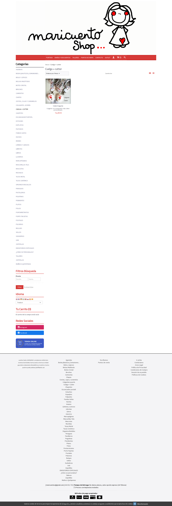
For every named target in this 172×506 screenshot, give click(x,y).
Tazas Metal (20, 177)
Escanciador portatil (24, 117)
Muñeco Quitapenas (23, 264)
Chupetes (19, 113)
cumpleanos (37, 360)
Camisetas (20, 93)
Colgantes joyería (23, 105)
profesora (39, 367)
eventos (20, 362)
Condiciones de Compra (139, 370)
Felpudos (19, 129)
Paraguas (19, 189)
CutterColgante (58, 106)
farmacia (42, 362)
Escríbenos (104, 360)
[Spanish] (30, 299)
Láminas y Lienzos (22, 145)
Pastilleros (20, 192)
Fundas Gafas (21, 133)
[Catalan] (32, 299)
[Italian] (23, 299)
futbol (46, 362)
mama (47, 365)
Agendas (19, 69)
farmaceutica (34, 362)
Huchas (19, 137)
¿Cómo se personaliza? (25, 252)
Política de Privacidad (139, 367)
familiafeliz (26, 362)
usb (43, 367)
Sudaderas (20, 236)
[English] (17, 299)
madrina (42, 365)
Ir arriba (139, 360)
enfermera (45, 360)
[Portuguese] (26, 299)
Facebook (23, 333)
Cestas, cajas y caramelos (26, 101)
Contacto (99, 58)
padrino (24, 367)
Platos (18, 204)
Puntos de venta (87, 58)
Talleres (75, 58)
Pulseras (19, 224)
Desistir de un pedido (139, 372)
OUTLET (107, 58)
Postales (19, 220)
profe (28, 367)
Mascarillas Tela (22, 165)
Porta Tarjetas (22, 216)
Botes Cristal (21, 85)
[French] (19, 299)
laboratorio (27, 365)
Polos (18, 208)
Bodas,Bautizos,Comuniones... (27, 73)
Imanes (18, 141)
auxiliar (21, 360)
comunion (30, 360)
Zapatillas (20, 244)
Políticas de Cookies (139, 375)
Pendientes (20, 200)
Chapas (18, 97)
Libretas (19, 149)
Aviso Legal (139, 365)
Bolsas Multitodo (23, 81)
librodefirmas (35, 365)
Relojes (19, 228)
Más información (142, 504)
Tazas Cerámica (22, 181)
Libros (18, 153)
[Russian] (28, 299)
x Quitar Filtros (29, 287)
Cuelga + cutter (22, 109)
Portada (49, 58)
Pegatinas (20, 196)
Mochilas (19, 173)
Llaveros (19, 157)
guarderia (21, 365)
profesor (33, 367)
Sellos (18, 232)
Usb (17, 240)
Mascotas (20, 169)
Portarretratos (22, 212)
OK (135, 504)
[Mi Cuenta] (113, 57)
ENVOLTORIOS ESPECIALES (25, 248)
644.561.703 (69, 485)
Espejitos (20, 125)
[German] (21, 299)
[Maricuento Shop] (86, 28)
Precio (18, 276)
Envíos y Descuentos (62, 58)
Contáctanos (139, 362)
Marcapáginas (21, 161)
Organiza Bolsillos (23, 185)
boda (25, 360)
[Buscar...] (124, 57)
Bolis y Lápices (21, 77)
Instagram (23, 327)
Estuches (19, 121)
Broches (19, 89)
